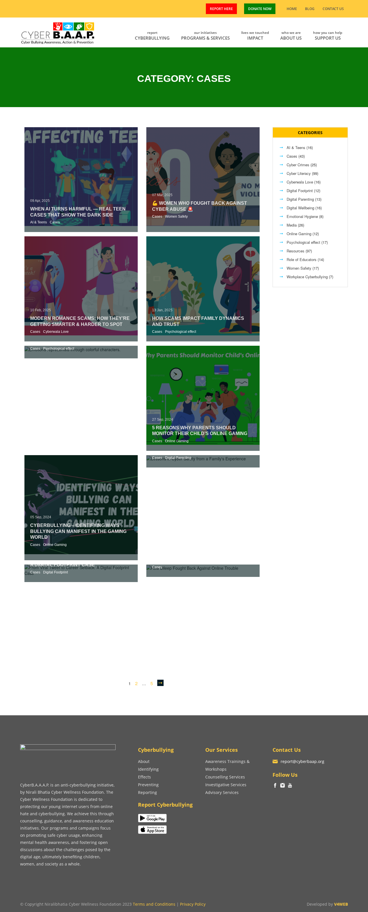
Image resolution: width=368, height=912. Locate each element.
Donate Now (259, 8)
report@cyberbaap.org (302, 761)
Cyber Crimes (298, 164)
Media (292, 225)
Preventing (148, 784)
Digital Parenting (178, 458)
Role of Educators (302, 259)
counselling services (225, 777)
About (144, 761)
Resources (295, 251)
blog (310, 8)
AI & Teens (38, 222)
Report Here (221, 8)
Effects (144, 777)
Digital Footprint (55, 572)
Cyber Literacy (299, 173)
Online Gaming (177, 441)
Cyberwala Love (56, 332)
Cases (55, 222)
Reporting (147, 792)
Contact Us (333, 8)
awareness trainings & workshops (227, 765)
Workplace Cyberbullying (307, 276)
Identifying (148, 769)
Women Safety (176, 217)
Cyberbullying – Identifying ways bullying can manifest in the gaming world (78, 531)
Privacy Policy (193, 904)
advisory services (222, 792)
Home (292, 8)
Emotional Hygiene (302, 216)
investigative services (225, 784)
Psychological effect (180, 332)
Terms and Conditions (154, 904)
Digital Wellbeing (300, 207)
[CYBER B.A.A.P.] (58, 32)
